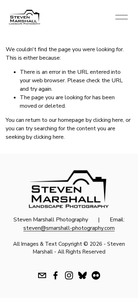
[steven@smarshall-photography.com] (42, 275)
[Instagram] (69, 275)
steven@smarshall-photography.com (69, 228)
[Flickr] (96, 275)
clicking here (108, 120)
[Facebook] (55, 275)
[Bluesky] (82, 275)
